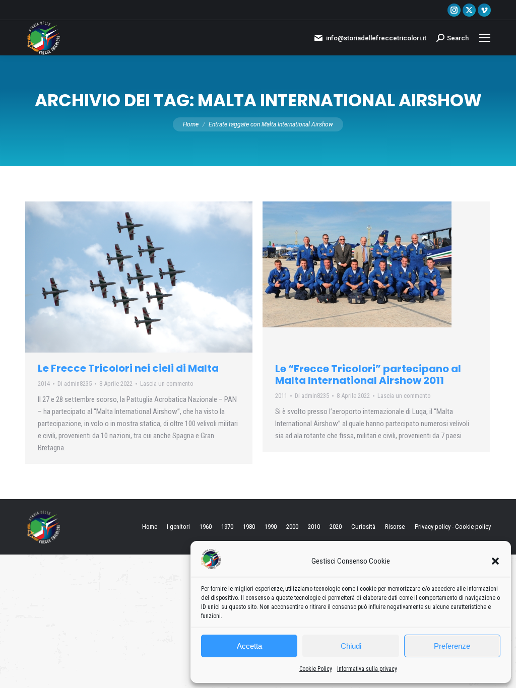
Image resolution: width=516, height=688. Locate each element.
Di (74, 383)
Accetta (249, 646)
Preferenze (452, 646)
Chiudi (351, 646)
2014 (44, 383)
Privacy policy (432, 526)
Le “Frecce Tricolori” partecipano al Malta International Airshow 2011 (368, 374)
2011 (281, 395)
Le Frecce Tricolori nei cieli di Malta (128, 368)
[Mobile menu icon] (485, 38)
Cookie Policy (315, 668)
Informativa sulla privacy (367, 668)
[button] (495, 561)
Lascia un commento (167, 383)
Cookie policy (473, 526)
